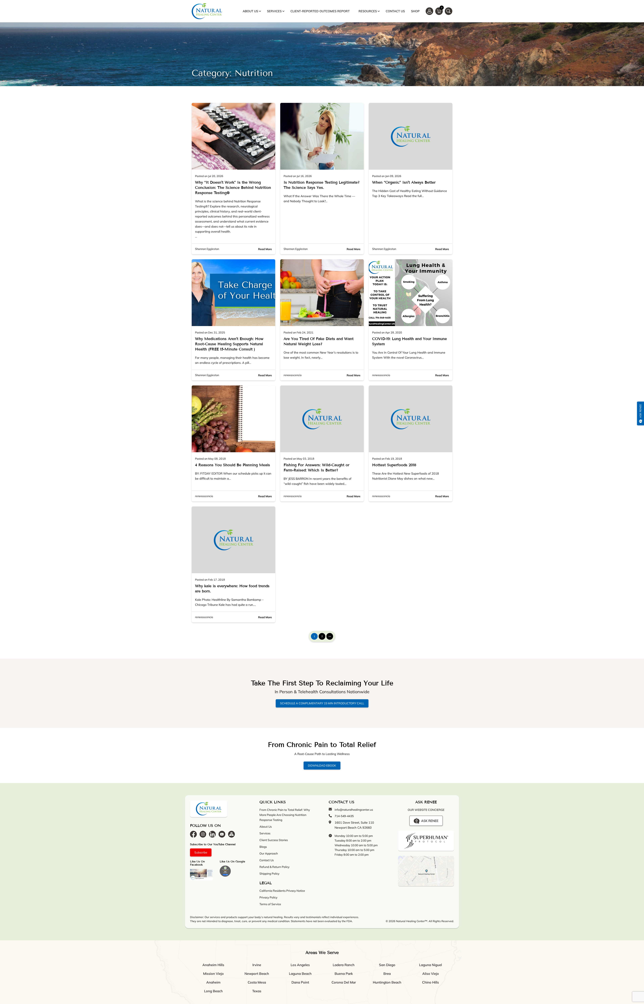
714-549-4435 (344, 816)
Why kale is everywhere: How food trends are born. (232, 588)
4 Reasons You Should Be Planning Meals (232, 465)
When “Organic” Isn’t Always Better (404, 182)
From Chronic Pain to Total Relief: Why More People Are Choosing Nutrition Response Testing (284, 815)
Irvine (256, 965)
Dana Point (300, 982)
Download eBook (322, 765)
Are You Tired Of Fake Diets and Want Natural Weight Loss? (319, 341)
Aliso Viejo (430, 973)
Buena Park (344, 973)
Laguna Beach (300, 973)
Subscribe (200, 852)
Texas (256, 991)
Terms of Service (270, 904)
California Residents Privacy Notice (282, 890)
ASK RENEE (429, 821)
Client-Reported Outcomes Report (320, 11)
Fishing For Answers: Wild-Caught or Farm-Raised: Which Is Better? (316, 467)
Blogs (263, 846)
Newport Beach (257, 973)
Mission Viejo (213, 973)
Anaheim (213, 982)
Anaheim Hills (213, 965)
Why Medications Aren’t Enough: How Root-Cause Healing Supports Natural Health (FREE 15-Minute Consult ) (229, 344)
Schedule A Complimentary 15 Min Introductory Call (322, 703)
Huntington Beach (387, 982)
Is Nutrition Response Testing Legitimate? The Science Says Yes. (322, 185)
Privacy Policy (268, 897)
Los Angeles (300, 965)
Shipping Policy (269, 873)
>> (329, 636)
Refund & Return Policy (274, 867)
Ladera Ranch (344, 965)
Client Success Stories (273, 840)
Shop (415, 11)
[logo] (207, 11)
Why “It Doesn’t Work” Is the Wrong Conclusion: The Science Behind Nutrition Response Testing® (233, 187)
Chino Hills (430, 982)
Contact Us (395, 11)
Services (274, 11)
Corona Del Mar (344, 982)
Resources (368, 11)
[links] (448, 11)
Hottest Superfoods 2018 (394, 465)
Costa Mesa (257, 982)
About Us (250, 11)
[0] (439, 11)
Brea (387, 973)
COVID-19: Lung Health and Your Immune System (409, 341)
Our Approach (268, 853)
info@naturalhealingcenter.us (354, 809)
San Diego (387, 965)
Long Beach (213, 991)
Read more (265, 249)
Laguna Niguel (430, 965)
